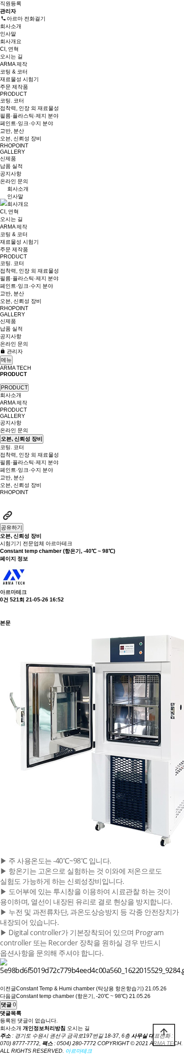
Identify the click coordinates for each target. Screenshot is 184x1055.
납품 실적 (11, 166)
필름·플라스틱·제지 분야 (29, 116)
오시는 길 (11, 56)
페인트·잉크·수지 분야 (26, 123)
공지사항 (10, 174)
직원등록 (10, 3)
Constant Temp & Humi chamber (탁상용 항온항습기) (80, 988)
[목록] (4, 611)
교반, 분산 (12, 131)
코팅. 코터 (12, 101)
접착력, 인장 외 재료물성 (29, 108)
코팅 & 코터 (14, 72)
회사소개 (10, 26)
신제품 (8, 158)
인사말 (8, 34)
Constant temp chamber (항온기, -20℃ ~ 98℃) (72, 996)
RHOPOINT (14, 146)
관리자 (14, 351)
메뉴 (6, 360)
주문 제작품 (14, 87)
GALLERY (12, 152)
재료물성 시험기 (19, 79)
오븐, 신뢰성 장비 (21, 138)
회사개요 (10, 41)
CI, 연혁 (9, 49)
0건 (4, 600)
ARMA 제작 (13, 64)
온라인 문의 (14, 181)
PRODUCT (13, 94)
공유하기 (11, 527)
